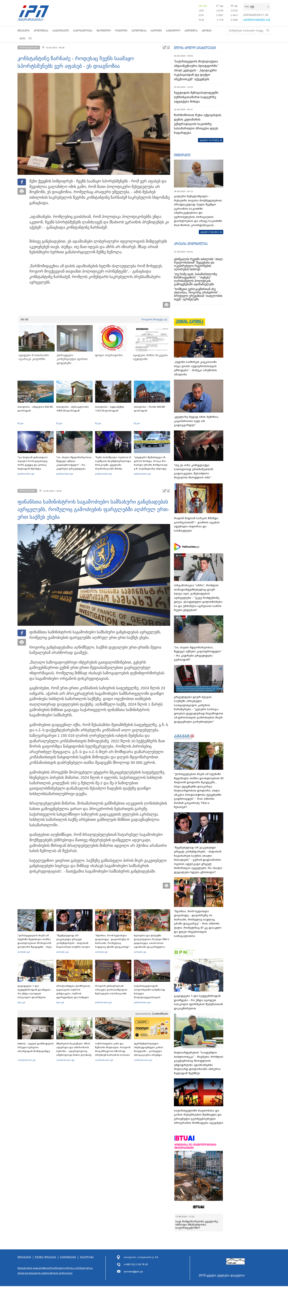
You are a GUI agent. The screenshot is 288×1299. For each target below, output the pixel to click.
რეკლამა (87, 1257)
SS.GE (24, 319)
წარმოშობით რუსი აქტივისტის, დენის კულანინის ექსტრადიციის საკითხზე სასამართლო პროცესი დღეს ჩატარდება (198, 123)
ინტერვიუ (182, 155)
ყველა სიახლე (209, 139)
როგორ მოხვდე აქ (154, 319)
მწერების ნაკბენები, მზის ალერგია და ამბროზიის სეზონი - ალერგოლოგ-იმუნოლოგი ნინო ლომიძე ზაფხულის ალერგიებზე (74, 1051)
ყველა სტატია (210, 231)
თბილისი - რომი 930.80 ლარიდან (149, 408)
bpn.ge (203, 5)
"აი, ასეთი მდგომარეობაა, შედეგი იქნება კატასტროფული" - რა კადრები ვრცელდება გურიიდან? (74, 465)
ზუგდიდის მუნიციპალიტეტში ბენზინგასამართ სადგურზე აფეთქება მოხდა (196, 97)
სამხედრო (173, 30)
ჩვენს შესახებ (45, 1257)
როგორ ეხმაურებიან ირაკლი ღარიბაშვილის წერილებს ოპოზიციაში (111, 989)
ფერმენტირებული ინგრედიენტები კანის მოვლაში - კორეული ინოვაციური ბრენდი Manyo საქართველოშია (149, 1051)
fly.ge (20, 423)
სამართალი (60, 30)
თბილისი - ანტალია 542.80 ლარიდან (35, 408)
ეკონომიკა (139, 30)
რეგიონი (121, 30)
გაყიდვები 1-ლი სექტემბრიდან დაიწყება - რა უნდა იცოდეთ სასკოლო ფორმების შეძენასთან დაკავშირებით (34, 995)
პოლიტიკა (41, 30)
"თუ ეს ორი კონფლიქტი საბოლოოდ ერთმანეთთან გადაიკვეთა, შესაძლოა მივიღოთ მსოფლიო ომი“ (193, 471)
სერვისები (68, 1257)
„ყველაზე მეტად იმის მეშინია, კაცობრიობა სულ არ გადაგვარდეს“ (196, 421)
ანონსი (206, 30)
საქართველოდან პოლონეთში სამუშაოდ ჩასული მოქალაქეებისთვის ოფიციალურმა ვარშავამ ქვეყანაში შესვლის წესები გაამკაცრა (151, 997)
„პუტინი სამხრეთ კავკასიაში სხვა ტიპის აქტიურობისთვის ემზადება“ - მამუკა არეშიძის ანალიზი (195, 368)
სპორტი (156, 30)
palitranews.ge (103, 1002)
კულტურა (191, 30)
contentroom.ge (26, 1060)
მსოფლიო (104, 30)
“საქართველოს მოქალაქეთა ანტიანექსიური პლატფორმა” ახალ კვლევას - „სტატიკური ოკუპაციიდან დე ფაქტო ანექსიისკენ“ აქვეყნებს (196, 70)
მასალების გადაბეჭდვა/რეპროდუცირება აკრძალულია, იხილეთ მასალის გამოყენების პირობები (55, 1270)
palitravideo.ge (25, 473)
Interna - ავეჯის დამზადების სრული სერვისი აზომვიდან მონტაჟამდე (35, 1047)
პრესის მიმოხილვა (190, 244)
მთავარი (23, 30)
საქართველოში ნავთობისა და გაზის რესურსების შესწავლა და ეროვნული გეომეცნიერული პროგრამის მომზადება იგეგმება (198, 1117)
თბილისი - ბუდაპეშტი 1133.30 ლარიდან (109, 408)
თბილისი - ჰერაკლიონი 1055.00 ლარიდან (72, 408)
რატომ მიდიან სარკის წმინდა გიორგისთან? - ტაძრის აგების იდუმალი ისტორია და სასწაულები (197, 524)
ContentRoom (160, 1013)
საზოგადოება (82, 30)
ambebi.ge (23, 951)
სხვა (23, 38)
